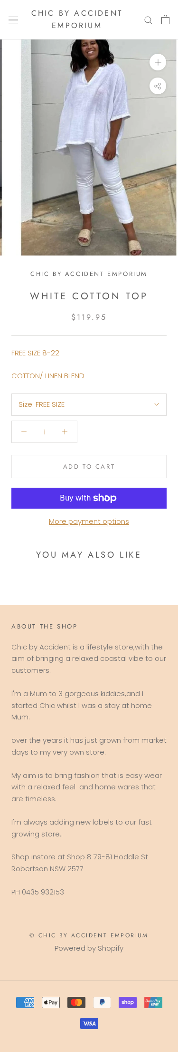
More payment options (89, 521)
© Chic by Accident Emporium (89, 935)
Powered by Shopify (89, 948)
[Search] (148, 20)
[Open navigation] (13, 19)
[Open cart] (165, 19)
